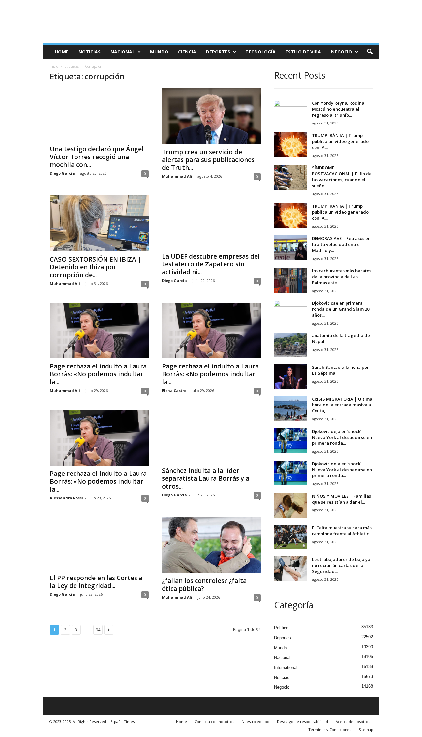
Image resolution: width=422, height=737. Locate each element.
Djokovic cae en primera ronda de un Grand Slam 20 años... (340, 309)
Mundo (159, 52)
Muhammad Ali (177, 176)
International (285, 667)
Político (281, 627)
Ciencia (187, 52)
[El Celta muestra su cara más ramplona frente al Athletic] (290, 537)
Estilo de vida (303, 52)
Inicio (54, 66)
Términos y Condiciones (329, 729)
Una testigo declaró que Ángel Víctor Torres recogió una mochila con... (97, 157)
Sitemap (366, 729)
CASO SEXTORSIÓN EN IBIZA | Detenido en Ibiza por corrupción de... (95, 267)
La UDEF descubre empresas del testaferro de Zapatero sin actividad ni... (211, 264)
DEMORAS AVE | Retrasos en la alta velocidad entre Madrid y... (341, 244)
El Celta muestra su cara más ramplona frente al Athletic (342, 531)
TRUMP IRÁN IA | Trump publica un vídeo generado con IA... (340, 141)
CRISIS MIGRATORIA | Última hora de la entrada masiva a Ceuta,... (342, 405)
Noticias (89, 52)
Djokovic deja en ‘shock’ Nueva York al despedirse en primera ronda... (342, 437)
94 (98, 629)
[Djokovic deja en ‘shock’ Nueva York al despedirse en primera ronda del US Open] (290, 440)
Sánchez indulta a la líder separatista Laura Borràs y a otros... (205, 478)
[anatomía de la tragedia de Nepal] (290, 345)
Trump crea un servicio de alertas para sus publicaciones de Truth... (208, 160)
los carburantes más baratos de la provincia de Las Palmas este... (341, 277)
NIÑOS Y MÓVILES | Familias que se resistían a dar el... (341, 499)
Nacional (122, 52)
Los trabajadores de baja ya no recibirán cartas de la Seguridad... (341, 565)
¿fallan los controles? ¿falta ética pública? (204, 585)
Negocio (341, 52)
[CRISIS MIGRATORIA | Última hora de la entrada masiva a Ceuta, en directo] (290, 408)
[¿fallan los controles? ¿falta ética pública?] (211, 545)
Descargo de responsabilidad (302, 721)
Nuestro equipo (255, 721)
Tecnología (260, 52)
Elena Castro (174, 390)
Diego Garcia (62, 173)
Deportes (218, 52)
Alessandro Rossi (66, 497)
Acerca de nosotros (353, 721)
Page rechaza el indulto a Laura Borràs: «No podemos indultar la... (98, 374)
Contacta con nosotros (214, 721)
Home (62, 52)
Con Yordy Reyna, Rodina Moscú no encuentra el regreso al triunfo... (338, 109)
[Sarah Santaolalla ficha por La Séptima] (290, 376)
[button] (369, 52)
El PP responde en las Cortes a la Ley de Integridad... (96, 582)
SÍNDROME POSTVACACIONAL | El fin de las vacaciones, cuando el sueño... (342, 177)
